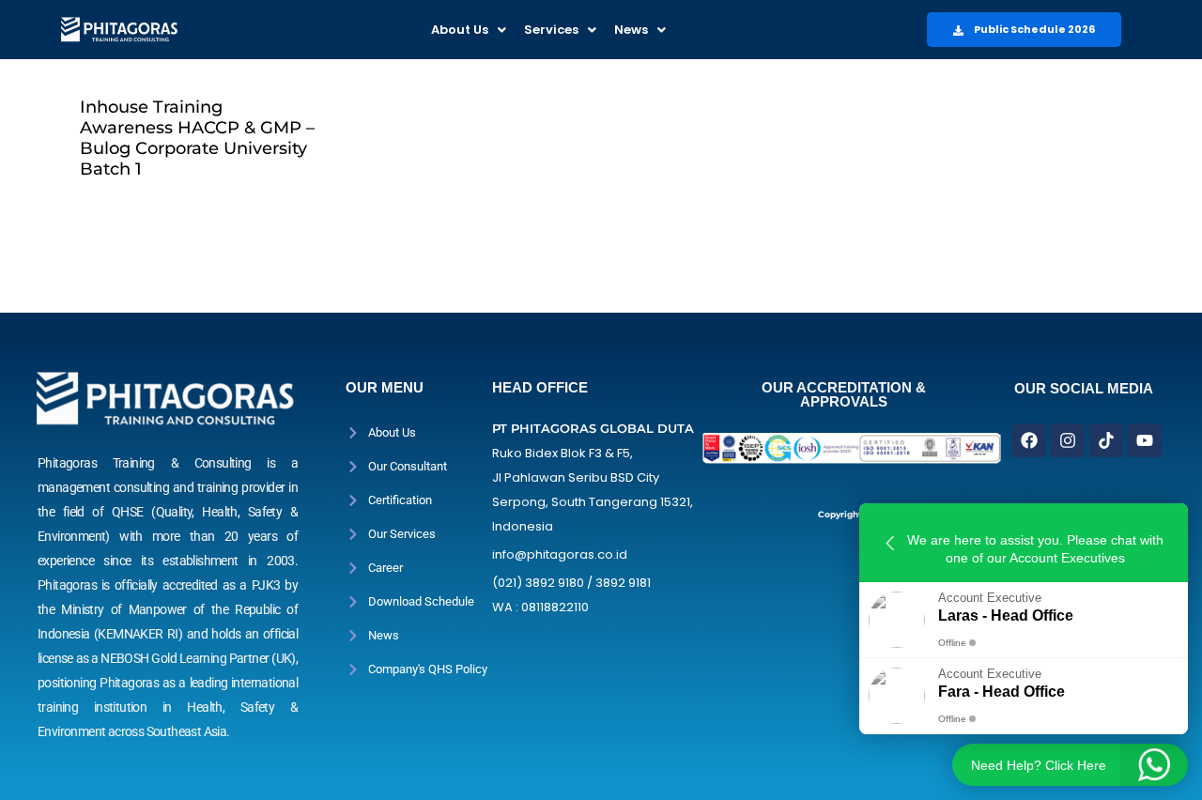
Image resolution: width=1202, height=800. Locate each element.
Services (551, 29)
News (631, 29)
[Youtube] (1145, 440)
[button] (469, 29)
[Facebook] (1029, 440)
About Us (459, 29)
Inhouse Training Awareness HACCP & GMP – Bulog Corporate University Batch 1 (197, 138)
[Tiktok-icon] (1106, 440)
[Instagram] (1068, 440)
